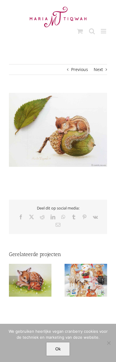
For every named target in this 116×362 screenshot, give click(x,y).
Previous (79, 69)
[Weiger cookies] (109, 343)
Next (98, 69)
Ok (58, 348)
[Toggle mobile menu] (104, 31)
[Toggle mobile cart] (80, 31)
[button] (13, 280)
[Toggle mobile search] (92, 31)
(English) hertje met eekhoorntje (30, 286)
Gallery (30, 272)
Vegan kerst (86, 286)
